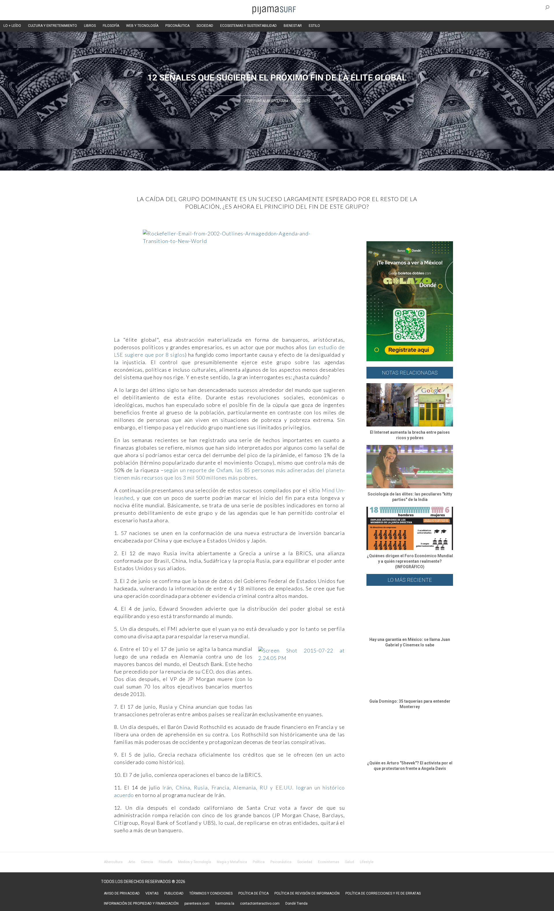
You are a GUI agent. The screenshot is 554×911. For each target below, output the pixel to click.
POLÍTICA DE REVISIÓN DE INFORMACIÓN (307, 893)
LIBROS (90, 26)
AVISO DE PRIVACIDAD (122, 893)
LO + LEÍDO (12, 26)
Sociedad (304, 862)
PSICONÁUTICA (177, 26)
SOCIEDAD (204, 26)
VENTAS (151, 893)
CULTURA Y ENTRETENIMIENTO (52, 26)
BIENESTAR (293, 26)
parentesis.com (196, 903)
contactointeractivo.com (260, 903)
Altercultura (113, 862)
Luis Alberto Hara (270, 101)
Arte (131, 862)
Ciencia (147, 862)
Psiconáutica (280, 862)
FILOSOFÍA (111, 26)
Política (259, 862)
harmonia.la (224, 903)
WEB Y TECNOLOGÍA (142, 26)
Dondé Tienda (296, 903)
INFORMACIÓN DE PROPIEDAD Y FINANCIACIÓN (141, 903)
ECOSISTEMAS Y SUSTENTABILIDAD (248, 26)
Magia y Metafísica (232, 862)
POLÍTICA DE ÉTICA (253, 893)
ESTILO (314, 26)
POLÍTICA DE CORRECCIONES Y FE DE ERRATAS (383, 893)
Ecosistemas (328, 862)
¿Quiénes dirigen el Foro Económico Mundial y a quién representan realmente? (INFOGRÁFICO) (410, 561)
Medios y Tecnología (194, 862)
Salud (349, 862)
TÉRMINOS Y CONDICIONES (211, 893)
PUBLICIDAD (174, 893)
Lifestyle (366, 862)
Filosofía (165, 862)
